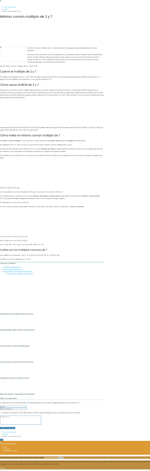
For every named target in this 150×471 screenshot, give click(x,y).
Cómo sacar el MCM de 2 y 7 (13, 269)
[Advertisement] (52, 33)
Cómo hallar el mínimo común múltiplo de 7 (18, 271)
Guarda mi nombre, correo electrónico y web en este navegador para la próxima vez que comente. (41, 413)
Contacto (6, 449)
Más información (51, 457)
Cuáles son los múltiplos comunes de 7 (20, 274)
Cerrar (2, 468)
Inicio (5, 447)
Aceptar (61, 457)
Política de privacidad (10, 451)
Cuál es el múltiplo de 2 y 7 (12, 267)
